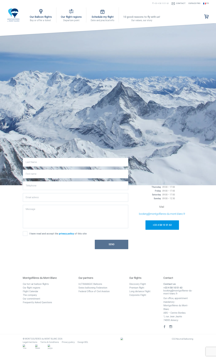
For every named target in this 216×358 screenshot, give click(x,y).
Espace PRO (194, 3)
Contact (181, 3)
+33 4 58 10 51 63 (161, 3)
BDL (86, 342)
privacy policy (66, 233)
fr (207, 3)
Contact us (169, 284)
